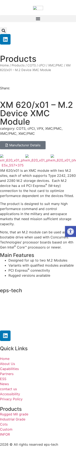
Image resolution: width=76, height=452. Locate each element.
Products (18, 65)
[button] (38, 18)
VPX (40, 128)
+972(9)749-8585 (26, 309)
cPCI (42, 65)
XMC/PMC (55, 65)
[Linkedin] (5, 39)
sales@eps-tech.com (27, 325)
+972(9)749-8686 (22, 317)
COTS (31, 65)
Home (4, 65)
